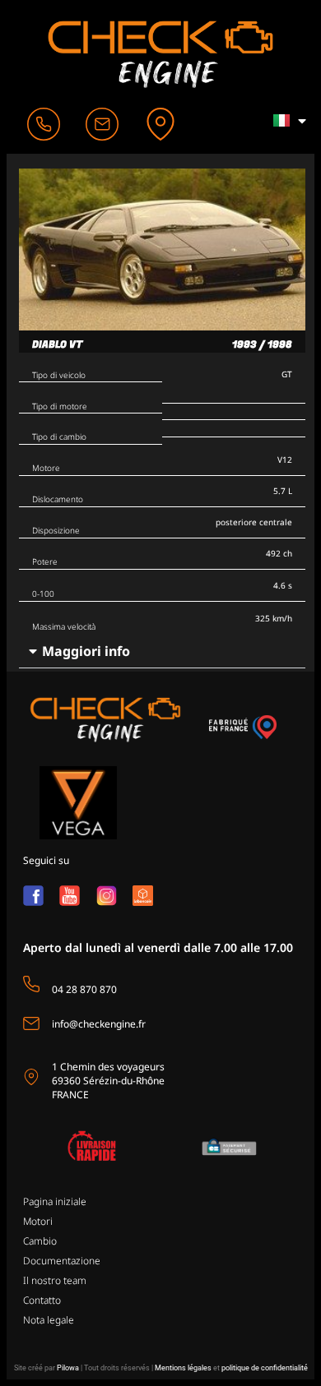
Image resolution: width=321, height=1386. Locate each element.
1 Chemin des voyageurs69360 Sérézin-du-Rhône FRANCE (108, 1081)
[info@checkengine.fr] (31, 1023)
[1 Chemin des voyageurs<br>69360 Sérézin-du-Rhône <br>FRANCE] (31, 1077)
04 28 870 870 (84, 989)
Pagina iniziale (54, 1201)
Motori (38, 1221)
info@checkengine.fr (99, 1024)
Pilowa (68, 1368)
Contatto (42, 1300)
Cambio (40, 1241)
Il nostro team (54, 1280)
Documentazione (61, 1261)
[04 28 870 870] (31, 984)
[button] (162, 651)
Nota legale (48, 1320)
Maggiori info (86, 651)
